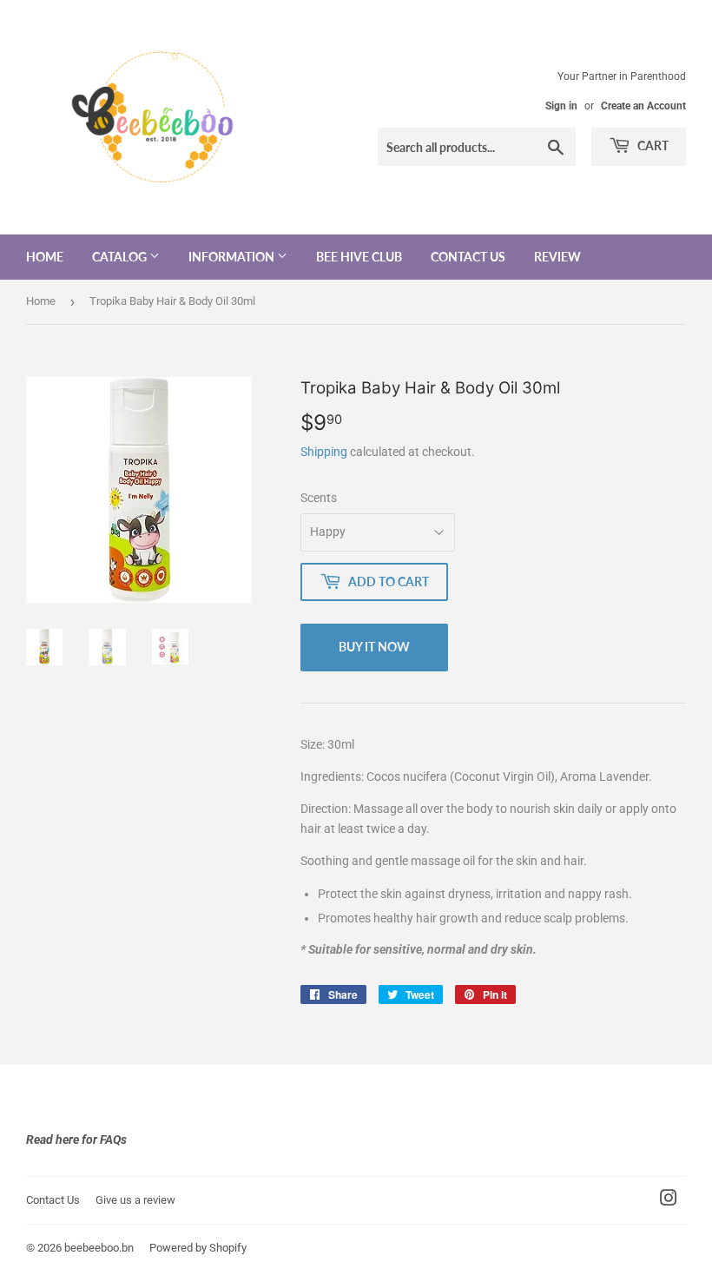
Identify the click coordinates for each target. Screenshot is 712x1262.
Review (557, 256)
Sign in (561, 106)
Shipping (323, 452)
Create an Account (643, 106)
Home (44, 256)
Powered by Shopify (198, 1247)
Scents (318, 498)
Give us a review (135, 1199)
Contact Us (468, 256)
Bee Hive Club (359, 256)
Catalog (120, 256)
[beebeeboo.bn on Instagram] (668, 1200)
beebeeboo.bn (99, 1247)
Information (232, 256)
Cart (652, 145)
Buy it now (374, 646)
